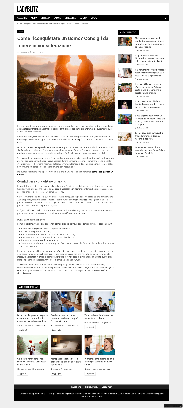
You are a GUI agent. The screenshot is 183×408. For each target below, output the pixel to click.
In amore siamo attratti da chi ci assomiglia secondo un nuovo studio (99, 361)
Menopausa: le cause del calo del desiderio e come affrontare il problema (66, 361)
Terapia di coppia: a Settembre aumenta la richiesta (99, 316)
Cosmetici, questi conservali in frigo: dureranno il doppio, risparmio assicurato (149, 136)
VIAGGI (94, 18)
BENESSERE (70, 18)
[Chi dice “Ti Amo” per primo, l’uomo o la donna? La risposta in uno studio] (32, 345)
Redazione (76, 386)
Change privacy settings (173, 406)
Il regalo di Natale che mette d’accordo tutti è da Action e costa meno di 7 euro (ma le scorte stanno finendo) (148, 88)
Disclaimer (107, 386)
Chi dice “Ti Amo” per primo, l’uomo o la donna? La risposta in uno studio (31, 361)
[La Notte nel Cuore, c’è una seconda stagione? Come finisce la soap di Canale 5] (125, 150)
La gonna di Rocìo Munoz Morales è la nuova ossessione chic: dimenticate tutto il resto (149, 58)
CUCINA (83, 18)
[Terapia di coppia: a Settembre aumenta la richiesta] (100, 301)
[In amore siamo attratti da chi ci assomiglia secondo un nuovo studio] (100, 345)
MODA (34, 18)
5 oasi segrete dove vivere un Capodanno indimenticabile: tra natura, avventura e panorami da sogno (150, 120)
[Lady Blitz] (27, 8)
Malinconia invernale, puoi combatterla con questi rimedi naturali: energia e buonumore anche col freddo (149, 42)
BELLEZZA (45, 18)
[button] (165, 17)
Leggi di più (23, 330)
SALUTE (57, 18)
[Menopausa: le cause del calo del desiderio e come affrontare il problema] (66, 345)
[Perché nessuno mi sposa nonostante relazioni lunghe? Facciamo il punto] (66, 301)
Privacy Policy (91, 386)
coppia (20, 31)
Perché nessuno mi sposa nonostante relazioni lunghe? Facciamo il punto (64, 318)
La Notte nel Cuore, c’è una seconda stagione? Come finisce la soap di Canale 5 (150, 150)
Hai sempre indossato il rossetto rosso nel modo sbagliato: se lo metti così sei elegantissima (150, 72)
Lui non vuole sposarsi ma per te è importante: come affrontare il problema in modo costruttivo (32, 318)
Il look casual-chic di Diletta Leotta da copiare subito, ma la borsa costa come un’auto (149, 104)
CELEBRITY (22, 18)
